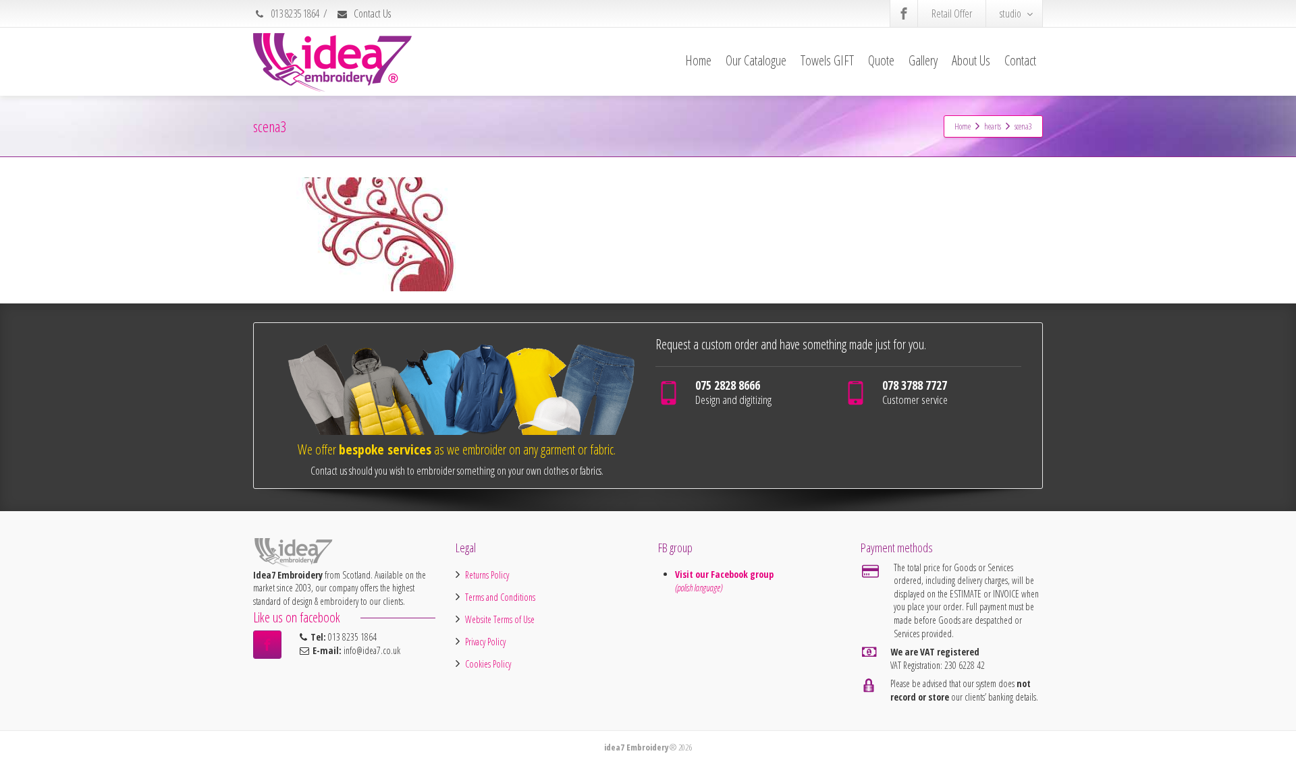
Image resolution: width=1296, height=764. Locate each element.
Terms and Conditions (500, 597)
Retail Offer (952, 13)
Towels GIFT (827, 60)
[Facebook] (903, 13)
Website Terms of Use (500, 619)
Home (698, 60)
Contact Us (371, 13)
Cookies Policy (488, 663)
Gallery (923, 60)
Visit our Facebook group (725, 574)
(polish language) (698, 587)
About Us (971, 60)
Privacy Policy (485, 641)
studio (1010, 13)
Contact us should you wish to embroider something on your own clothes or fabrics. (456, 470)
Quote (881, 60)
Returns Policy (487, 574)
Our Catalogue (756, 60)
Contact (1020, 60)
